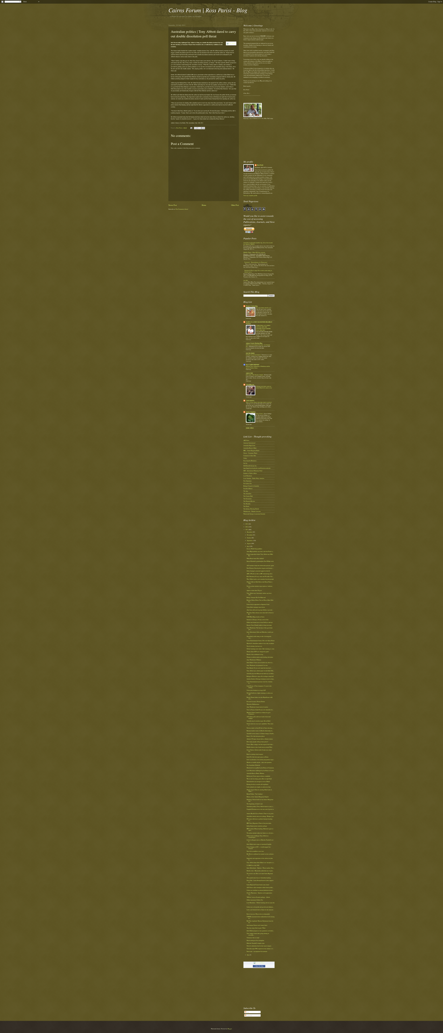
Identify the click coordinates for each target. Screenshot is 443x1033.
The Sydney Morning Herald (251, 509)
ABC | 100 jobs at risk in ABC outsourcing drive (259, 573)
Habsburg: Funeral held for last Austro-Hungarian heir (260, 800)
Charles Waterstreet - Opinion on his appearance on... (259, 893)
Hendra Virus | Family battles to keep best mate (259, 625)
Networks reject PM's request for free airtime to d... (260, 948)
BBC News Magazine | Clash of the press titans (259, 823)
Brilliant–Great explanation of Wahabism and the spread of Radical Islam (258, 367)
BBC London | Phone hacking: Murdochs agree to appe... (260, 829)
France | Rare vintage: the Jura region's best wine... (260, 744)
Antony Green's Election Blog (254, 343)
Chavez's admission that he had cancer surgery (259, 946)
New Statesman (247, 481)
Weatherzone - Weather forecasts (252, 511)
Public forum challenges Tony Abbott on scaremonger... (257, 836)
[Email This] (195, 128)
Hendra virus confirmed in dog (255, 654)
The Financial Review (249, 501)
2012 (246, 527)
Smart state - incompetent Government (257, 951)
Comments (249, 1015)
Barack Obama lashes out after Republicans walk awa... (259, 698)
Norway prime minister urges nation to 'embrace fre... (259, 586)
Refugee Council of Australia (251, 486)
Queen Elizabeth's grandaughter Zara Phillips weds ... (260, 562)
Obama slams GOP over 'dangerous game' (258, 651)
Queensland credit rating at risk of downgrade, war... (259, 637)
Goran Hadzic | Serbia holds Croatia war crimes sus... (259, 750)
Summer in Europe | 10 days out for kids (257, 619)
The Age (245, 491)
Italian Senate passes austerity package (257, 826)
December (250, 532)
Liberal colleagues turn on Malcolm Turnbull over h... (260, 840)
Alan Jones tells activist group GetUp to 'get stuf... (260, 610)
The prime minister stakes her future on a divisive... (260, 833)
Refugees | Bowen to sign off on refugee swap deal (260, 676)
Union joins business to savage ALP (256, 690)
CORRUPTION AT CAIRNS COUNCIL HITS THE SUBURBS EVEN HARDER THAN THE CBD (263, 328)
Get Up (245, 463)
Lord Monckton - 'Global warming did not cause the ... (261, 903)
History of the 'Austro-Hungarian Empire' (258, 797)
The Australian (247, 493)
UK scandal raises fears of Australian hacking (259, 878)
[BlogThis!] (197, 128)
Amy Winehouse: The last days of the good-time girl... (259, 628)
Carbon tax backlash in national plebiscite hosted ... (260, 890)
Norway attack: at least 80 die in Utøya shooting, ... (260, 728)
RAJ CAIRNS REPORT (252, 365)
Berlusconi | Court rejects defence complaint (258, 776)
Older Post (235, 205)
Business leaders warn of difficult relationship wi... (260, 731)
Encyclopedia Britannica (249, 461)
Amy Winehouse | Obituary (254, 660)
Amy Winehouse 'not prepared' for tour (257, 665)
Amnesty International (249, 443)
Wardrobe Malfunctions (253, 704)
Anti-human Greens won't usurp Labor (257, 925)
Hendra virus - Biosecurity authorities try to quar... (260, 871)
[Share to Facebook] (202, 128)
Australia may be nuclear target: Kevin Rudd (258, 721)
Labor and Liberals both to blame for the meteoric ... (260, 910)
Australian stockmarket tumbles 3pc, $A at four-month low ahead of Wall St (258, 243)
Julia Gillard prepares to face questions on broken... (260, 931)
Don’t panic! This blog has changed (254, 375)
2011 (246, 529)
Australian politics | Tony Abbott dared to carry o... (260, 806)
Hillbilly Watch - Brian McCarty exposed (254, 252)
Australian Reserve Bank (249, 448)
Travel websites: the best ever (254, 646)
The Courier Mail (248, 496)
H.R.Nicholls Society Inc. (250, 466)
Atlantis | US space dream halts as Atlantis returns (260, 739)
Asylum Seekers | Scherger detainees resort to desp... (261, 679)
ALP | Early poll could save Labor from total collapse (259, 717)
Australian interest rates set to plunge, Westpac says (260, 816)
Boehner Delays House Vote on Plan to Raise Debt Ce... (260, 600)
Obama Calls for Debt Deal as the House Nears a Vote (259, 582)
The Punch (246, 506)
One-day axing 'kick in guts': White (256, 928)
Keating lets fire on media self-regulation (257, 784)
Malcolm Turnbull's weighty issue (256, 943)
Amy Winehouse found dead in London (257, 707)
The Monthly (246, 504)
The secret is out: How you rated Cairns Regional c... (260, 874)
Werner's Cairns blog (252, 306)
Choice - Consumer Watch (250, 453)
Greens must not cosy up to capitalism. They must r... (260, 724)
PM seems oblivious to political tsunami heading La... (259, 819)
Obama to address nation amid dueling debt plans (260, 657)
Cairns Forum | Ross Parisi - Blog (207, 10)
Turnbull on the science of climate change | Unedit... (260, 733)
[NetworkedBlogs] (259, 963)
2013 (246, 524)
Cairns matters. (250, 400)
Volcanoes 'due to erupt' (253, 937)
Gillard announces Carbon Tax (255, 900)
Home (204, 205)
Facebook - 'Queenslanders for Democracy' (255, 262)
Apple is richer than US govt (254, 590)
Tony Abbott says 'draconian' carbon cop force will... (259, 593)
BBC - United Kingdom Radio (251, 450)
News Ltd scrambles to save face (255, 851)
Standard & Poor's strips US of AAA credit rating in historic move (258, 271)
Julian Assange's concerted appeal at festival (258, 571)
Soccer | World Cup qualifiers (254, 549)
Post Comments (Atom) (182, 209)
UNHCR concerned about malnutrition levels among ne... (261, 917)
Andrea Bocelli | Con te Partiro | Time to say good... (260, 813)
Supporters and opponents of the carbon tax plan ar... (260, 859)
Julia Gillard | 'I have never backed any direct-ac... (260, 662)
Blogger (230, 1029)
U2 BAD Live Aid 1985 (253, 865)
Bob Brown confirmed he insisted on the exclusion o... (260, 854)
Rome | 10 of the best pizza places (256, 736)
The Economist (247, 498)
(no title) (245, 280)
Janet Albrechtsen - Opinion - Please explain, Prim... (260, 868)
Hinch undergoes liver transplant (255, 940)
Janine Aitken (250, 428)
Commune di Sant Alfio (249, 455)
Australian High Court (249, 445)
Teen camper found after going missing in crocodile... (258, 934)
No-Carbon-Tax (247, 483)
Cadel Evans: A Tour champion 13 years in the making (259, 686)
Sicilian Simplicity (251, 412)
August (249, 543)
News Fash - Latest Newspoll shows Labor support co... (260, 881)
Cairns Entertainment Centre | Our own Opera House (261, 640)
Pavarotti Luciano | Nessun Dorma (256, 701)
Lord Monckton (247, 476)
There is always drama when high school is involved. (259, 402)
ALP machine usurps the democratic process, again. (260, 565)
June (248, 955)
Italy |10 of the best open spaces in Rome (257, 757)
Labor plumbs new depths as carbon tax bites (259, 787)
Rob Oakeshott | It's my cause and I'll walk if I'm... (260, 576)
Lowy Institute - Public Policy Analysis (253, 478)
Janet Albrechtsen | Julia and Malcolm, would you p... (260, 632)
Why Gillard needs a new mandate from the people (260, 579)
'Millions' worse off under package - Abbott (258, 897)
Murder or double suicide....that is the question (259, 762)
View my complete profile (250, 195)
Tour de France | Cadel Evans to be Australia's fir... (260, 710)
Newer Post (172, 205)
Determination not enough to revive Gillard (258, 781)
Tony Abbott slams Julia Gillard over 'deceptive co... (261, 862)
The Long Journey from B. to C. (264, 307)
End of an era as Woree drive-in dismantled (258, 914)
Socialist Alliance (248, 488)
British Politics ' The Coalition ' (255, 794)
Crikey (245, 458)
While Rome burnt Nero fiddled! (255, 558)
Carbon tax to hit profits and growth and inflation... (260, 907)
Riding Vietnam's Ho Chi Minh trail (256, 597)
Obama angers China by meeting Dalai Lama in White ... (259, 790)
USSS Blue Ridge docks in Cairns (255, 617)
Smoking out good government (253, 355)
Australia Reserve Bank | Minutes (255, 773)
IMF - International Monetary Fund (252, 471)
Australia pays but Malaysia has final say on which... (260, 673)
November (250, 535)
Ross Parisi (260, 165)
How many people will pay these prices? (257, 742)
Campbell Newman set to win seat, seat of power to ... (260, 810)
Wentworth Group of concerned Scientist (254, 514)
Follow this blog (259, 966)
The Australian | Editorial (253, 765)
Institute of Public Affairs (250, 473)
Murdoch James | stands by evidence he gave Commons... (259, 713)
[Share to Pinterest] (204, 128)
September (250, 540)
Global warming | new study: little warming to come (260, 649)
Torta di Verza (259, 413)
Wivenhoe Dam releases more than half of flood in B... (260, 613)
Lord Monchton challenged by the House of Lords (260, 770)
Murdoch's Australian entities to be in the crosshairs (260, 643)
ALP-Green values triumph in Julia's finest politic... (260, 887)
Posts (247, 1012)
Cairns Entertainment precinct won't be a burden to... (259, 682)
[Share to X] (199, 128)
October (249, 538)
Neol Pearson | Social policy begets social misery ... (260, 568)
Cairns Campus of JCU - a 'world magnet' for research (259, 847)
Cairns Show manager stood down (256, 607)
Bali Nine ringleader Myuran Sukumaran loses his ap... (260, 921)
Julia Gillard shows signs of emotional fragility (259, 844)
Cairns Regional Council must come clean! (258, 885)
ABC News (246, 440)
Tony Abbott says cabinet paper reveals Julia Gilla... (260, 671)
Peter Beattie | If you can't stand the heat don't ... (259, 668)
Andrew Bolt (249, 373)
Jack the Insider (250, 353)
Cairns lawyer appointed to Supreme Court (258, 604)
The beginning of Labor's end (255, 804)
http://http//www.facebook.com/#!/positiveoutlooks (257, 468)
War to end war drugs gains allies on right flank (259, 779)
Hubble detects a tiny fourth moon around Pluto (259, 747)
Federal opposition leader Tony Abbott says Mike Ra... (260, 554)
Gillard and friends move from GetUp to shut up (259, 622)
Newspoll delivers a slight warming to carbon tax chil (260, 693)
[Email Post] (191, 128)
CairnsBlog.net (250, 385)
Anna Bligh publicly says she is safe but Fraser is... (260, 551)
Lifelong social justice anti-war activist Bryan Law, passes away (264, 387)
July (248, 546)
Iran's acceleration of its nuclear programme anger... (260, 759)
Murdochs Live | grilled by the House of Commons (260, 768)
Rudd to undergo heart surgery (255, 754)
